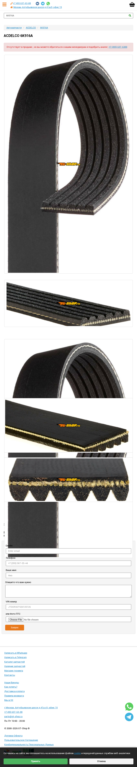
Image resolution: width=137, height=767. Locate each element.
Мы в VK (8, 700)
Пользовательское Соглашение (21, 740)
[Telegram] (43, 3)
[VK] (37, 3)
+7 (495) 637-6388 (118, 47)
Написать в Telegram (15, 657)
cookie (77, 753)
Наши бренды (11, 682)
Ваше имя (11, 570)
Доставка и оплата (14, 691)
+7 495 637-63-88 (22, 3)
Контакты (9, 675)
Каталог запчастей (14, 661)
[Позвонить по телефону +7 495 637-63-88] (11, 3)
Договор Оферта (13, 735)
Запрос (15, 627)
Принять (35, 761)
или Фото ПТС (13, 613)
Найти (130, 15)
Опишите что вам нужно (18, 582)
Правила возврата (14, 695)
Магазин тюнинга (13, 670)
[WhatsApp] (48, 3)
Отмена (101, 761)
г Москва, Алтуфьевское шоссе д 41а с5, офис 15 (31, 707)
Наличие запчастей (14, 666)
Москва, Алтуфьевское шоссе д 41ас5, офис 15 (37, 7)
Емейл (9, 545)
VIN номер (11, 601)
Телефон (10, 558)
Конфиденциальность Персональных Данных (29, 744)
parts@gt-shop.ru (13, 716)
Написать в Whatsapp (15, 653)
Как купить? (10, 686)
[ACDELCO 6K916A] (68, 164)
